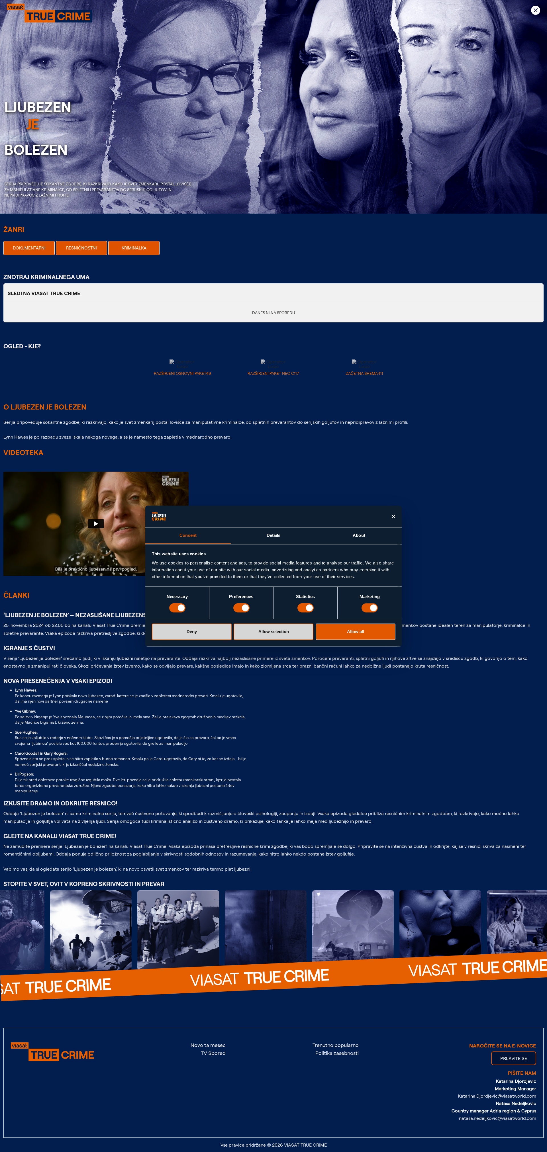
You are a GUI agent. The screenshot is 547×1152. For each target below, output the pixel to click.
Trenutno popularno (336, 1045)
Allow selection (273, 631)
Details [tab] (274, 535)
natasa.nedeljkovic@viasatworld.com (497, 1118)
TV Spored (213, 1053)
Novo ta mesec (208, 1045)
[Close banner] (393, 516)
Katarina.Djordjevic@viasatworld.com (497, 1096)
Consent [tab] (188, 535)
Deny (192, 631)
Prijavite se (513, 1058)
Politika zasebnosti (337, 1053)
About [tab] (359, 535)
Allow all (355, 631)
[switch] (241, 607)
